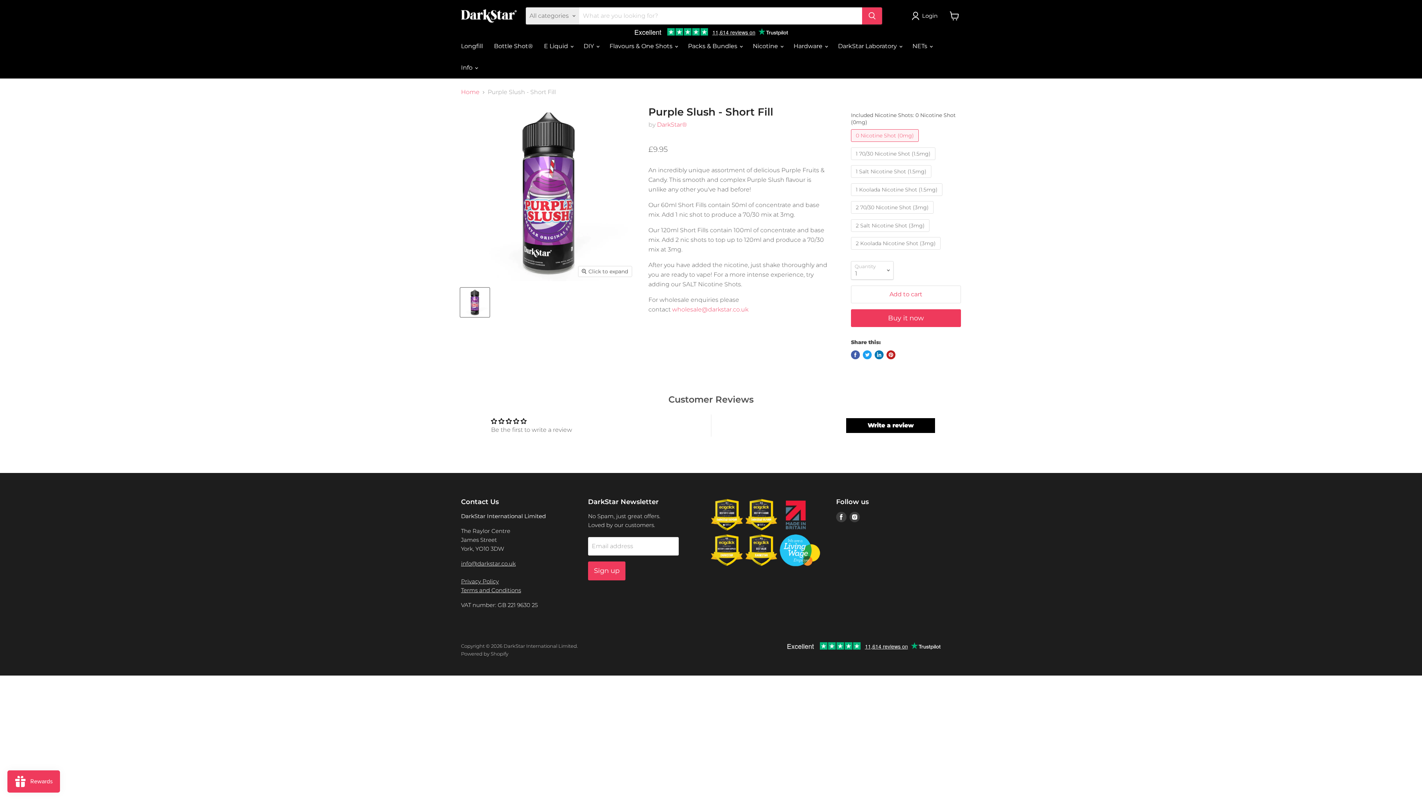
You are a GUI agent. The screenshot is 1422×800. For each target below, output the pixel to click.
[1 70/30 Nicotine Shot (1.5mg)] (894, 161)
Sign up (607, 571)
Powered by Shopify (484, 654)
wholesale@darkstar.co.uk (710, 309)
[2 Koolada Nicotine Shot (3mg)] (896, 251)
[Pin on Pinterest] (891, 354)
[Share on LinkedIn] (879, 354)
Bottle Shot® (513, 46)
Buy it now (906, 318)
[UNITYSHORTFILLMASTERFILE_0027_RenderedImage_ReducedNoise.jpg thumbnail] (475, 302)
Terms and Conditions (491, 590)
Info (467, 67)
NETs (920, 46)
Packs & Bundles (713, 46)
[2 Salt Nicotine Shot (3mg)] (891, 233)
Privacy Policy (480, 581)
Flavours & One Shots (642, 46)
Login (930, 15)
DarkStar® (672, 124)
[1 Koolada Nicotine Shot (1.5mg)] (897, 197)
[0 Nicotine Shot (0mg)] (886, 143)
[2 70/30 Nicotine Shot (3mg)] (893, 215)
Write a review (891, 425)
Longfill (472, 46)
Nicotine (766, 46)
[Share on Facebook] (855, 354)
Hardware (809, 46)
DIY (589, 46)
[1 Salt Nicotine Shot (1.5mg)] (892, 179)
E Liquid (557, 46)
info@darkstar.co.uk (488, 563)
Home (470, 92)
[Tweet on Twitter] (867, 354)
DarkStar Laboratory (868, 46)
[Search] (872, 15)
